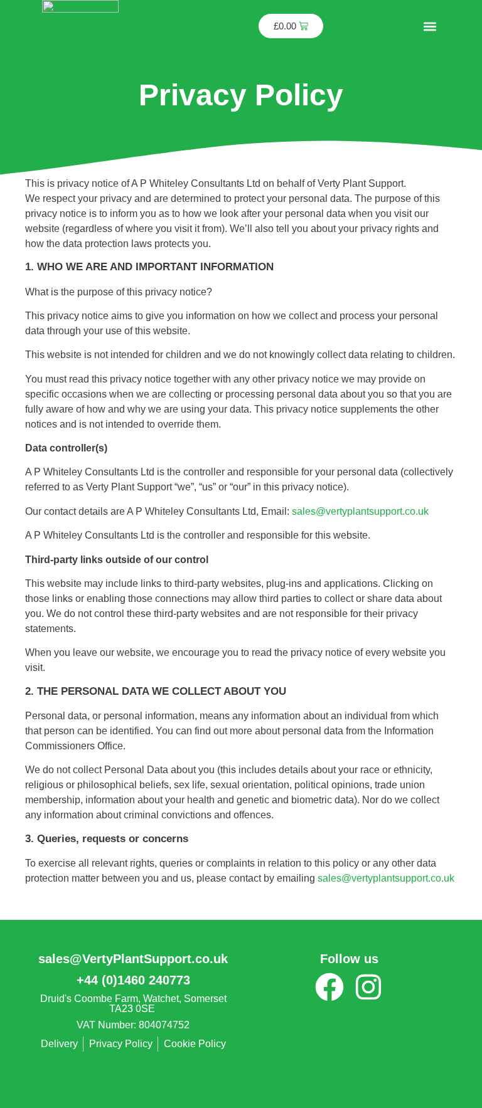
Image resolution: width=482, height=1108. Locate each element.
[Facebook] (329, 987)
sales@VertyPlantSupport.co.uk (133, 959)
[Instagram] (368, 987)
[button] (429, 26)
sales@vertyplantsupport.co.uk (360, 511)
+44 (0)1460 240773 (133, 980)
